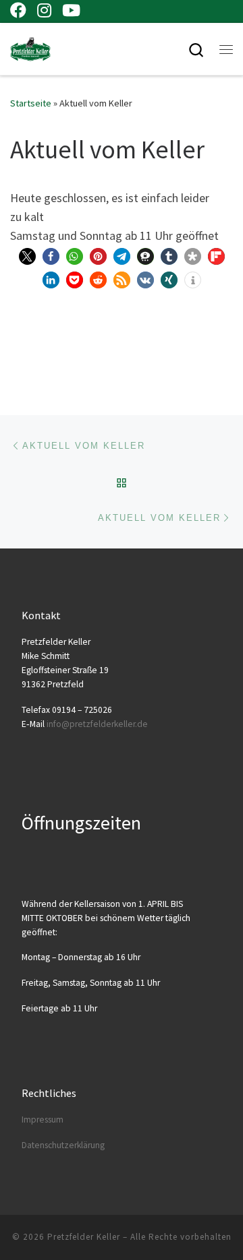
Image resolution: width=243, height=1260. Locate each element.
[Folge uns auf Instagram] (44, 10)
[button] (27, 256)
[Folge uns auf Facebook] (18, 10)
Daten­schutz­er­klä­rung (63, 1145)
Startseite (30, 103)
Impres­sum (42, 1119)
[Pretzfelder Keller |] (30, 47)
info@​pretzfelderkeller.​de (97, 724)
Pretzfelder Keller (83, 1236)
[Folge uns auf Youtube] (71, 10)
